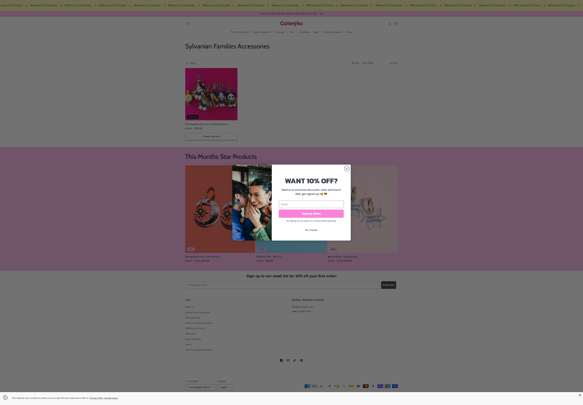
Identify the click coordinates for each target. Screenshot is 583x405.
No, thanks (311, 230)
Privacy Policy (96, 398)
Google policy (111, 398)
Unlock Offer (311, 213)
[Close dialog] (346, 168)
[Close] (579, 395)
